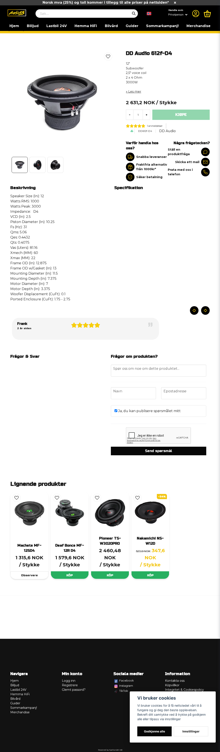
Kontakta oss (175, 681)
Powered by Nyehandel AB (110, 750)
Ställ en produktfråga (179, 152)
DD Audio (167, 131)
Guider (132, 26)
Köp (69, 575)
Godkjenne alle (154, 731)
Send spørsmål (158, 451)
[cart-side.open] (207, 13)
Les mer (134, 91)
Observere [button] (29, 575)
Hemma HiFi (86, 26)
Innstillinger (191, 731)
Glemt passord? (74, 690)
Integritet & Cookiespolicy (184, 690)
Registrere (70, 685)
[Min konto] (196, 13)
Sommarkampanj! (162, 26)
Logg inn (68, 681)
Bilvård (111, 26)
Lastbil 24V (56, 26)
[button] (149, 13)
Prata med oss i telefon (180, 172)
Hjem (14, 26)
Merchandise (198, 26)
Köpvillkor (172, 685)
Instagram (126, 685)
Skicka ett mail (187, 162)
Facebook (126, 680)
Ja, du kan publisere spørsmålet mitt (149, 411)
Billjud (33, 26)
